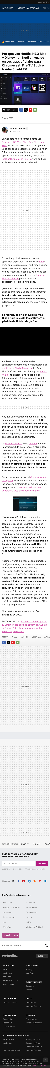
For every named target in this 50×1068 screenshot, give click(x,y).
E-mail (35, 110)
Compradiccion (9, 1026)
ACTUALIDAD (7, 8)
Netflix (26, 637)
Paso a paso (8, 902)
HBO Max (16, 142)
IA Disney (37, 844)
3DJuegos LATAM (33, 1039)
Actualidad (30, 902)
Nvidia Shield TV (23, 368)
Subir (40, 956)
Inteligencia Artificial (34, 927)
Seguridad (7, 912)
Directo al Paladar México (13, 1050)
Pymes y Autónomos (34, 1023)
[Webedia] (44, 2)
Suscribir (42, 863)
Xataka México (8, 1039)
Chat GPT (25, 844)
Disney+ (6, 142)
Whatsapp (32, 42)
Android (21, 42)
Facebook (21, 110)
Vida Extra (30, 973)
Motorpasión (31, 1003)
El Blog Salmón (31, 1019)
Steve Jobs (9, 42)
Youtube (24, 881)
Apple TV (6, 368)
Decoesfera (7, 1023)
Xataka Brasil (8, 1043)
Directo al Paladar (10, 1003)
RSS (34, 881)
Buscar (46, 945)
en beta (33, 443)
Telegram (29, 881)
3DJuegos (30, 969)
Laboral (29, 917)
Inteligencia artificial (11, 907)
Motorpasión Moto (33, 1006)
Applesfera (7, 977)
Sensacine (30, 986)
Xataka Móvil (8, 973)
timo (4, 922)
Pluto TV (27, 142)
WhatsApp (7, 927)
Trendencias (8, 1019)
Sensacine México (33, 1043)
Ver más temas (10, 935)
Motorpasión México (34, 1050)
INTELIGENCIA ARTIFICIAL (28, 8)
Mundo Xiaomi (8, 984)
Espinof (29, 990)
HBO (41, 42)
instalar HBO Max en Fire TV (16, 159)
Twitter (26, 110)
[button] (18, 128)
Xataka (5, 969)
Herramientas (31, 907)
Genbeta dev (31, 912)
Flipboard (30, 110)
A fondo (15, 637)
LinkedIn (45, 881)
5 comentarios (11, 110)
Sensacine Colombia (34, 1047)
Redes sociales (9, 917)
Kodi (41, 261)
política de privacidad (36, 869)
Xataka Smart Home (10, 980)
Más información (39, 1065)
